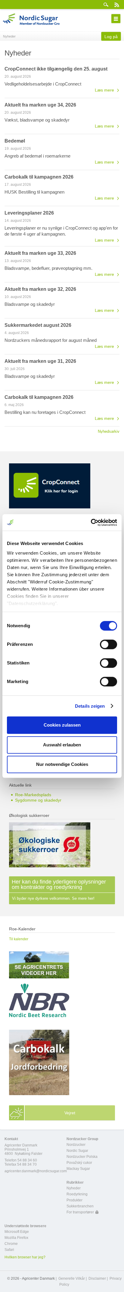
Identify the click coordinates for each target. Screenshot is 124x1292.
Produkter (74, 1200)
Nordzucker (76, 1145)
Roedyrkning (77, 1194)
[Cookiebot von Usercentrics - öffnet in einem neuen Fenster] (90, 522)
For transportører (80, 1212)
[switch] (108, 644)
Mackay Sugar (78, 1169)
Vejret (69, 1112)
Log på (111, 36)
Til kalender (18, 939)
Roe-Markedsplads (33, 794)
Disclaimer (97, 1278)
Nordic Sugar (77, 1151)
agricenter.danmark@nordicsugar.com (36, 1171)
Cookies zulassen (62, 724)
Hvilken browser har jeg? (25, 1257)
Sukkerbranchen (80, 1206)
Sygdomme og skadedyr (38, 800)
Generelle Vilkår (71, 1278)
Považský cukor (79, 1163)
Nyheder (74, 1188)
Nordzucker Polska (82, 1157)
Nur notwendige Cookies (62, 764)
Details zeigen (90, 706)
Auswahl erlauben (62, 744)
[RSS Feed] (116, 4)
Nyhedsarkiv (108, 431)
